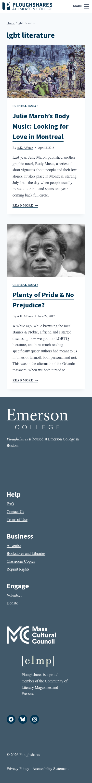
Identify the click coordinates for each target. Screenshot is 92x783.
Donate (12, 602)
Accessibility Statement (50, 768)
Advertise (14, 545)
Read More (25, 205)
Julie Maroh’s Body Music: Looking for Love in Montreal (41, 126)
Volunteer (14, 595)
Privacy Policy (18, 768)
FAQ (10, 503)
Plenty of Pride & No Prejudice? (43, 300)
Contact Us (15, 511)
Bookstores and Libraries (26, 553)
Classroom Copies (21, 561)
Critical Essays (25, 106)
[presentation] (46, 71)
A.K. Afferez (25, 147)
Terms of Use (17, 519)
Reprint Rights (18, 569)
